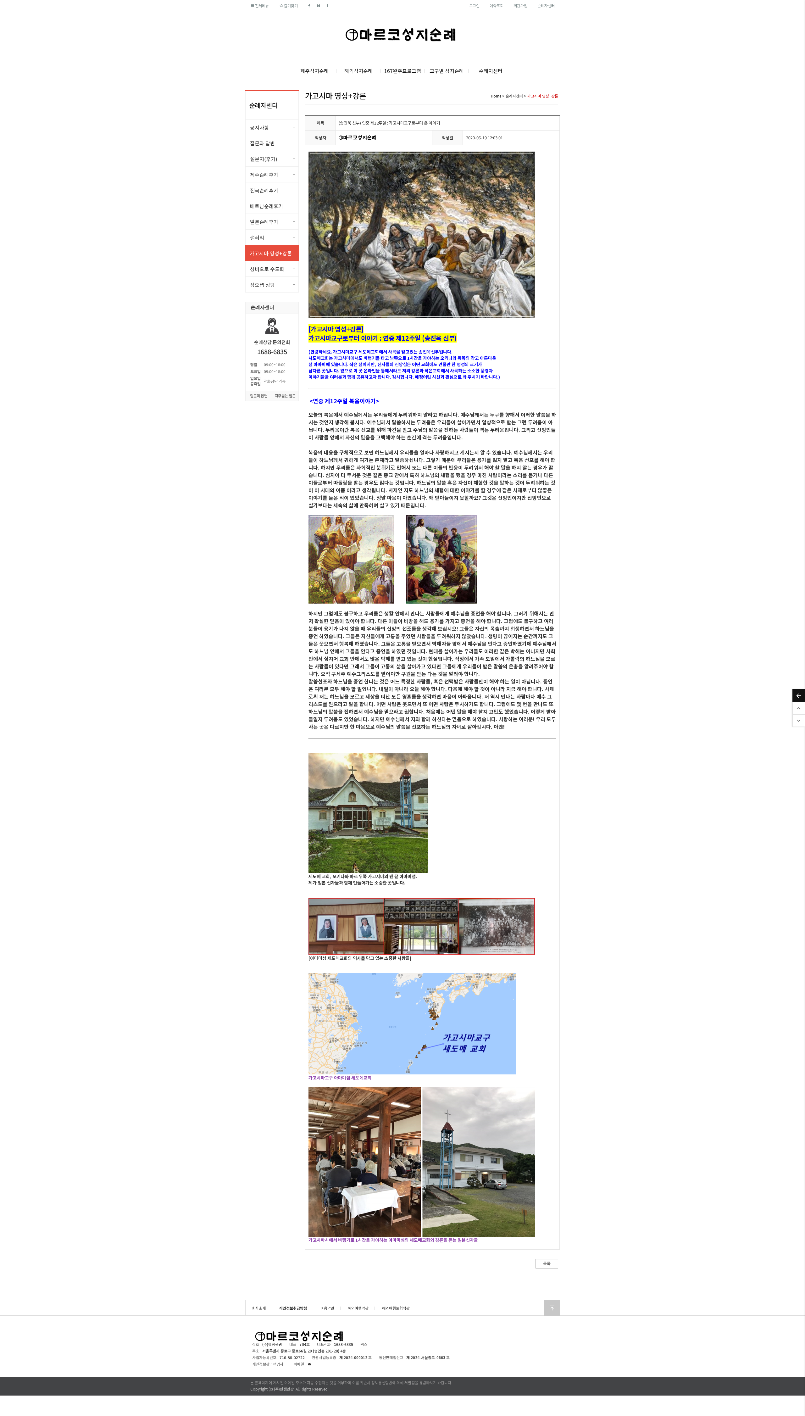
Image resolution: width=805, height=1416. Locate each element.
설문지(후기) (263, 159)
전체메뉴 (262, 5)
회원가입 (520, 5)
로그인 (474, 5)
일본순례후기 (264, 222)
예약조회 (496, 5)
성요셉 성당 (262, 284)
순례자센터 (546, 5)
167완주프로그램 (402, 71)
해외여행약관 (358, 1308)
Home (496, 95)
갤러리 (257, 237)
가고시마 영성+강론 (271, 253)
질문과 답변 (262, 143)
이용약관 (327, 1308)
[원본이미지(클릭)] (351, 559)
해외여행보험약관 (396, 1308)
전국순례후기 (264, 190)
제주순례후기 (264, 174)
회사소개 (259, 1308)
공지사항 (259, 127)
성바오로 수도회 (267, 269)
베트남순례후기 (266, 206)
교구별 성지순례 (447, 71)
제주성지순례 (314, 71)
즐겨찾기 (291, 5)
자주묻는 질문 (285, 395)
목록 (547, 1263)
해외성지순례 (358, 71)
